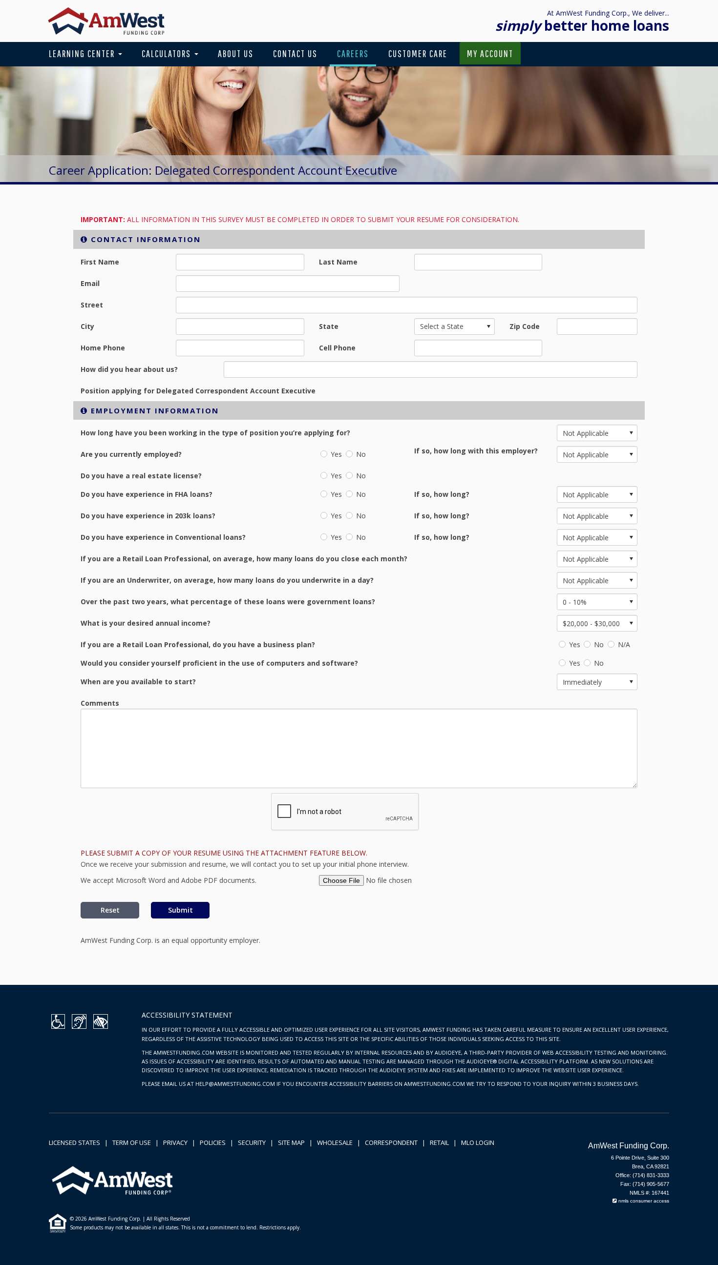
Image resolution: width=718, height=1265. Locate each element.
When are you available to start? (138, 681)
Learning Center (83, 53)
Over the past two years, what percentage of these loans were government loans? (228, 601)
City (87, 326)
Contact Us (295, 53)
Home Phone (103, 347)
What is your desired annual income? (146, 623)
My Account (490, 53)
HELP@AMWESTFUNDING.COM (235, 1083)
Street (92, 304)
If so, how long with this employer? (476, 450)
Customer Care (417, 53)
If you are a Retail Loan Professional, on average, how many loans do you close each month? (244, 558)
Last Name (338, 261)
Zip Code (524, 326)
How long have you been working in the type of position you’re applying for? (215, 432)
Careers (353, 53)
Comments (100, 703)
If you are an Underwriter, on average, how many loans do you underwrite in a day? (227, 580)
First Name (100, 261)
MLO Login (477, 1142)
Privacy (175, 1142)
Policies (213, 1142)
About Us (235, 53)
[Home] (106, 20)
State (328, 326)
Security (252, 1142)
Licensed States (74, 1142)
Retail (439, 1142)
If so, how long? (441, 494)
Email (90, 283)
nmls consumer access (643, 1201)
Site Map (291, 1142)
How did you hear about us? (129, 369)
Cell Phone (337, 347)
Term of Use (131, 1142)
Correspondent (391, 1142)
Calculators (167, 53)
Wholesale (335, 1142)
